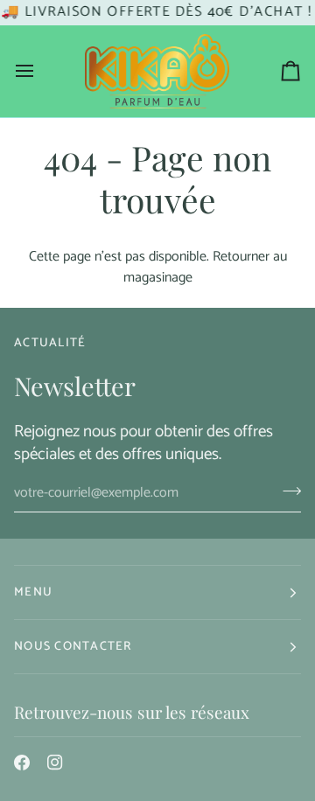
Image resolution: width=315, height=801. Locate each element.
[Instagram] (55, 762)
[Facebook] (22, 762)
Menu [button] (33, 592)
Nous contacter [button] (73, 647)
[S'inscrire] (286, 491)
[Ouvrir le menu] (40, 71)
